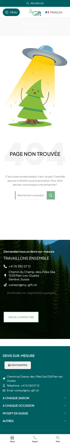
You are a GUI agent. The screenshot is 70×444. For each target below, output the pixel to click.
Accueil (26, 31)
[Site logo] (35, 12)
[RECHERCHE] (51, 195)
